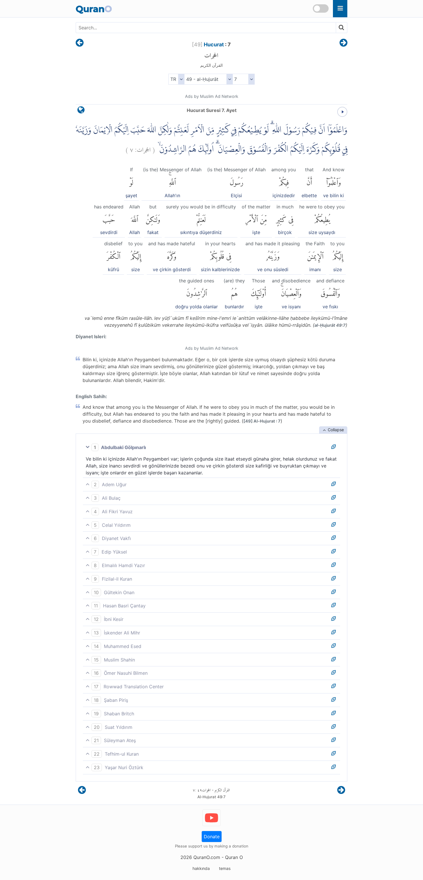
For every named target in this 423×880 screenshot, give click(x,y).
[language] (81, 111)
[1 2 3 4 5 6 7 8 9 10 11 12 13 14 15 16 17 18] (244, 79)
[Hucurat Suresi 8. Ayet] (343, 43)
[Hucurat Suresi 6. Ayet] (79, 43)
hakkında (201, 868)
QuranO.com (206, 857)
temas (224, 868)
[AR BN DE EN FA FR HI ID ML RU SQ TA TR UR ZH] (176, 79)
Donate (212, 836)
